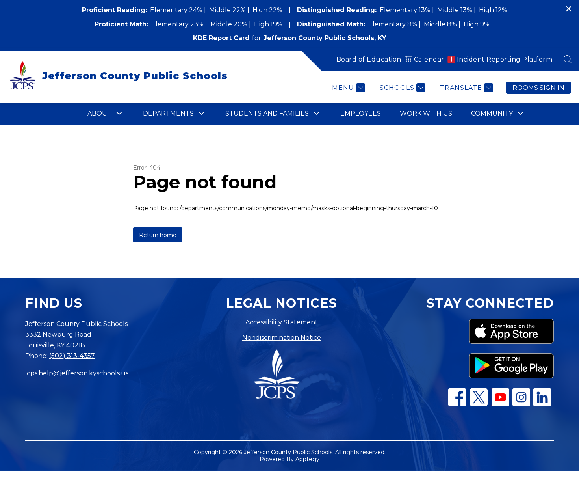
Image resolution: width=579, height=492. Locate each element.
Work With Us (426, 113)
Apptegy (307, 459)
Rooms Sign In (538, 87)
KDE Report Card (221, 38)
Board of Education (368, 59)
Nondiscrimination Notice (281, 337)
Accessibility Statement (281, 322)
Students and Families (267, 113)
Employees (360, 113)
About (99, 113)
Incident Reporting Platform (505, 59)
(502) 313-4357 (72, 356)
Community (492, 113)
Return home (157, 235)
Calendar (429, 59)
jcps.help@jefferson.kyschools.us (76, 373)
